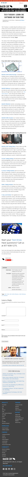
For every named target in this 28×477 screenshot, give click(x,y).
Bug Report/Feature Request (19, 420)
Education (4, 456)
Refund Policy (17, 422)
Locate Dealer (4, 441)
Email (3, 325)
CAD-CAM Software (13, 294)
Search (21, 3)
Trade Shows (4, 442)
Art (2, 420)
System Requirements (19, 418)
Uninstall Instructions (8, 475)
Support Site (17, 414)
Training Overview (18, 404)
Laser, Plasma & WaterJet (7, 413)
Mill (2, 408)
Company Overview (6, 434)
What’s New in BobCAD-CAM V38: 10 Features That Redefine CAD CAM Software (13, 378)
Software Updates (5, 429)
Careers (3, 436)
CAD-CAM (6, 294)
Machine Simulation (6, 423)
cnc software (5, 295)
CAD (3, 406)
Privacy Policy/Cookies (6, 444)
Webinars (17, 408)
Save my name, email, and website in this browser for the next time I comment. (13, 336)
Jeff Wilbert (22, 20)
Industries (4, 454)
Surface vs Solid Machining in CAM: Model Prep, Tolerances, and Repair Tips (13, 381)
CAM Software (22, 294)
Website (3, 329)
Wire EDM (4, 414)
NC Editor (4, 421)
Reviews (3, 452)
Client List (4, 437)
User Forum (4, 450)
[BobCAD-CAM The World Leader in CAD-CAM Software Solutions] (6, 6)
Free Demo (4, 404)
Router (3, 416)
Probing (3, 418)
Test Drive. (17, 239)
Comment (4, 315)
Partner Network (5, 439)
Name (3, 320)
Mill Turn (3, 409)
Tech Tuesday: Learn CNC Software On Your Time (14, 16)
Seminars (17, 406)
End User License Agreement (10, 473)
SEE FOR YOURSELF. (21, 11)
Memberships (18, 416)
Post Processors (5, 428)
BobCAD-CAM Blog (5, 449)
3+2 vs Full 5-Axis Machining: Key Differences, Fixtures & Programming (13, 385)
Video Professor (18, 409)
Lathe (3, 411)
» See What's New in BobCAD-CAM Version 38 (13, 365)
